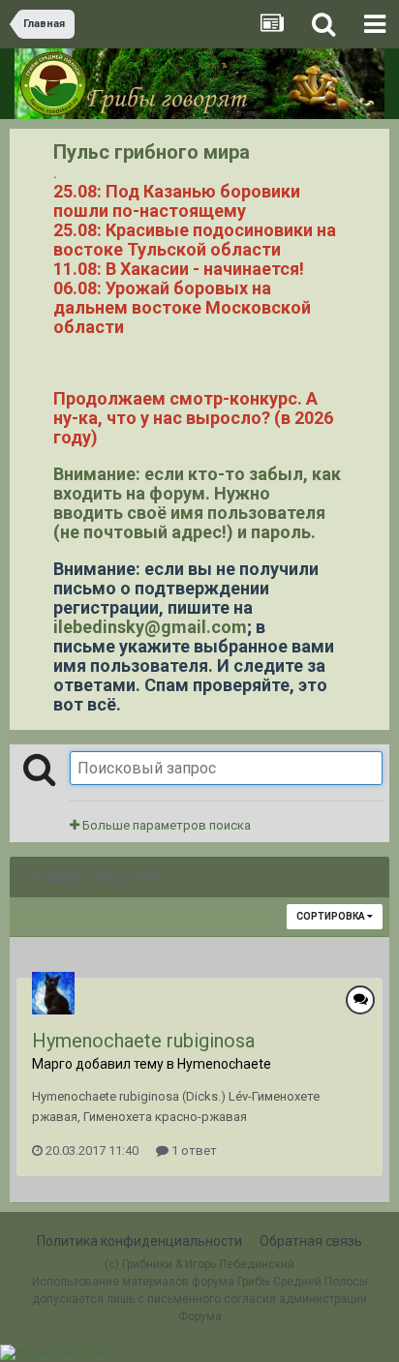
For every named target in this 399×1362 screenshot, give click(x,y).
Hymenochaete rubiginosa (143, 1040)
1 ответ (193, 1150)
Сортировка (331, 916)
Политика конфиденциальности (139, 1241)
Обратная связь (311, 1241)
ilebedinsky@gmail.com (150, 627)
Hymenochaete (224, 1064)
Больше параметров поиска (165, 825)
